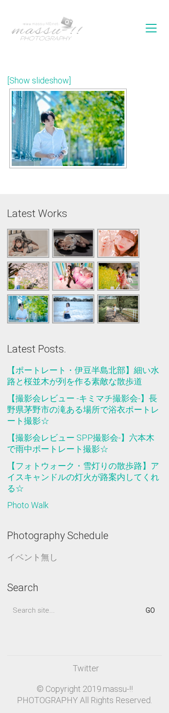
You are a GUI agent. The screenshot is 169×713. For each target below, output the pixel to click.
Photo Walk (27, 505)
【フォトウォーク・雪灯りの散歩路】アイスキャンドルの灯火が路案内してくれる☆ (83, 477)
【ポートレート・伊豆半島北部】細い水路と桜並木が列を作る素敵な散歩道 (83, 375)
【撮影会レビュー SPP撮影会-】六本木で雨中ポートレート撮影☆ (80, 443)
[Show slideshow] (39, 80)
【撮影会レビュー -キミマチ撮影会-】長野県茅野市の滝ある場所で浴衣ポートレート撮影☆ (83, 409)
